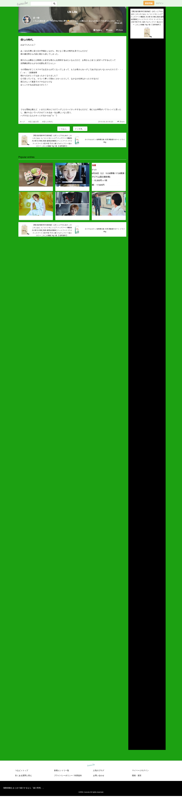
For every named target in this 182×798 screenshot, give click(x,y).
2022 (132, 712)
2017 (132, 727)
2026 (132, 700)
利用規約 (78, 775)
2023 (132, 709)
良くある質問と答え (23, 775)
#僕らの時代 (47, 121)
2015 (132, 733)
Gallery (98, 30)
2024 (132, 706)
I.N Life (72, 12)
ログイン (159, 3)
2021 (132, 715)
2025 (132, 703)
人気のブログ (98, 770)
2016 (132, 730)
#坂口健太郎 (33, 121)
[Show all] (118, 23)
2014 (132, 737)
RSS (134, 745)
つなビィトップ (21, 770)
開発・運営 (136, 775)
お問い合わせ (98, 775)
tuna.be (91, 765)
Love (110, 30)
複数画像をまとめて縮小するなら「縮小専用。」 (23, 787)
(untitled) (134, 49)
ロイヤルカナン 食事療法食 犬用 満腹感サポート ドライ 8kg (105, 140)
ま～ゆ (36, 17)
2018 (132, 724)
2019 (132, 721)
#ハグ (22, 121)
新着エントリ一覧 (61, 770)
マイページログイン (140, 770)
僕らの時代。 (28, 39)
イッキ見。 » (80, 128)
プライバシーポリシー (63, 775)
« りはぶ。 (63, 128)
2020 (132, 718)
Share (120, 30)
